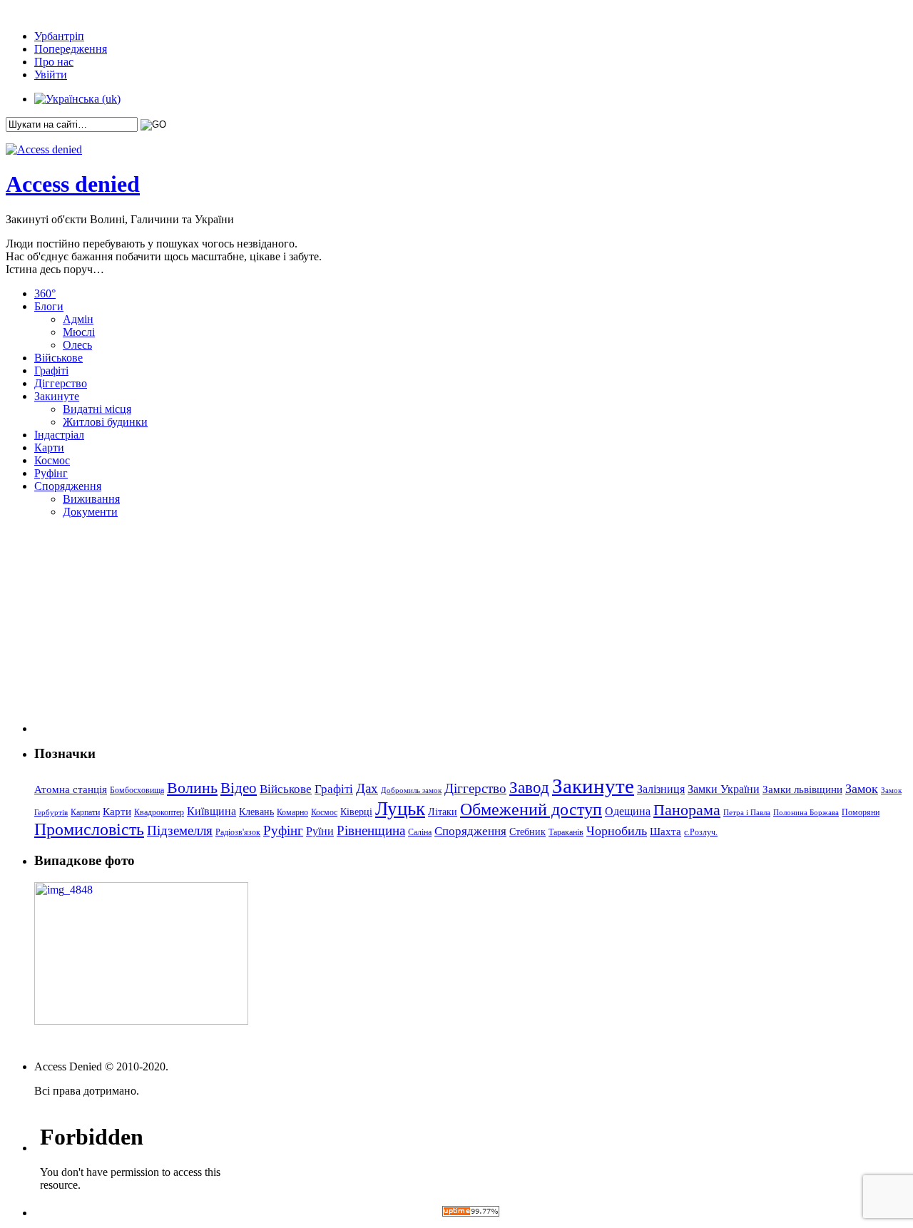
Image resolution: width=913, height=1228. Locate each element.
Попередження (70, 49)
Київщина (211, 811)
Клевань (256, 812)
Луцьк (400, 808)
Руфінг (51, 473)
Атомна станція (70, 789)
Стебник (527, 832)
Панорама (686, 810)
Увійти (50, 74)
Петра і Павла (746, 813)
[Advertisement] (123, 643)
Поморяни (860, 812)
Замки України (724, 789)
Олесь (77, 345)
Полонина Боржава (806, 813)
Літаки (442, 812)
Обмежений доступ (531, 809)
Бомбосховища (137, 790)
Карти (49, 447)
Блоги (48, 306)
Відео (238, 788)
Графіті (51, 370)
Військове (58, 358)
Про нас (53, 62)
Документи (90, 512)
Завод (529, 787)
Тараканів (566, 832)
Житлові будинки (105, 422)
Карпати (85, 812)
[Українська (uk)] (77, 99)
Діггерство (60, 383)
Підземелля (180, 830)
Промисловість (89, 829)
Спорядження (67, 486)
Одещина (628, 811)
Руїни (320, 831)
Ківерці (356, 812)
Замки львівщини (802, 789)
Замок (861, 789)
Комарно (292, 812)
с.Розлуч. (701, 832)
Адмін (78, 319)
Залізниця (661, 789)
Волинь (192, 788)
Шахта (665, 831)
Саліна (420, 832)
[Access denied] (44, 149)
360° (45, 293)
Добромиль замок (411, 790)
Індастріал (59, 435)
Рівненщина (371, 830)
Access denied (73, 184)
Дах (367, 788)
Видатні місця (97, 409)
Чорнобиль (616, 831)
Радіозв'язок (237, 832)
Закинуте (56, 396)
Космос (52, 460)
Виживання (91, 499)
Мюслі (79, 332)
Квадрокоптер (159, 812)
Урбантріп (59, 36)
